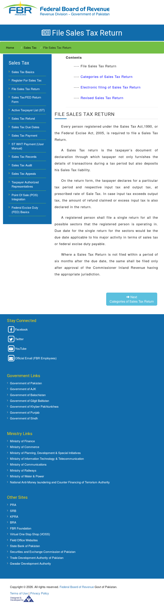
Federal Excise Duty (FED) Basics (25, 209)
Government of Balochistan (28, 395)
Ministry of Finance (22, 441)
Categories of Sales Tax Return (107, 76)
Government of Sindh (24, 418)
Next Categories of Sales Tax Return (132, 299)
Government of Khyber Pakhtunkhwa (34, 406)
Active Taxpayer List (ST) (28, 110)
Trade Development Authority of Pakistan (36, 557)
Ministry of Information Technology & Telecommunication (47, 458)
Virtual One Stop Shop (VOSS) (30, 534)
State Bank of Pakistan (25, 546)
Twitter (19, 339)
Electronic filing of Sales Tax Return (111, 87)
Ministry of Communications (28, 464)
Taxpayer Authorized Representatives (25, 184)
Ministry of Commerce (24, 447)
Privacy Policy (39, 593)
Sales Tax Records (24, 156)
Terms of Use (19, 593)
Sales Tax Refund (23, 118)
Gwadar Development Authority (30, 563)
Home (10, 47)
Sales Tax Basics (23, 72)
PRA (13, 505)
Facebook (21, 329)
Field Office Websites (24, 540)
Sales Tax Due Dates (25, 127)
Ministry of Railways (23, 470)
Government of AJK (23, 389)
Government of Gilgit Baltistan (29, 400)
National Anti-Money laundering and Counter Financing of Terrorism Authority (60, 482)
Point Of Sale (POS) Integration (25, 197)
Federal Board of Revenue (77, 587)
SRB (13, 511)
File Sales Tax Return (26, 89)
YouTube (20, 348)
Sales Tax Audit (22, 165)
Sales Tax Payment (24, 135)
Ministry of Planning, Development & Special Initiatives (45, 453)
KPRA (14, 516)
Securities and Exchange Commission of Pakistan (42, 551)
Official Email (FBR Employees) (36, 358)
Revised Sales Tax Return (102, 97)
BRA (13, 522)
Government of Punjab (24, 412)
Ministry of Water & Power (27, 476)
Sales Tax (30, 47)
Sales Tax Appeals (24, 173)
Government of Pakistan (26, 383)
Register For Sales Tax (27, 80)
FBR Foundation (20, 528)
